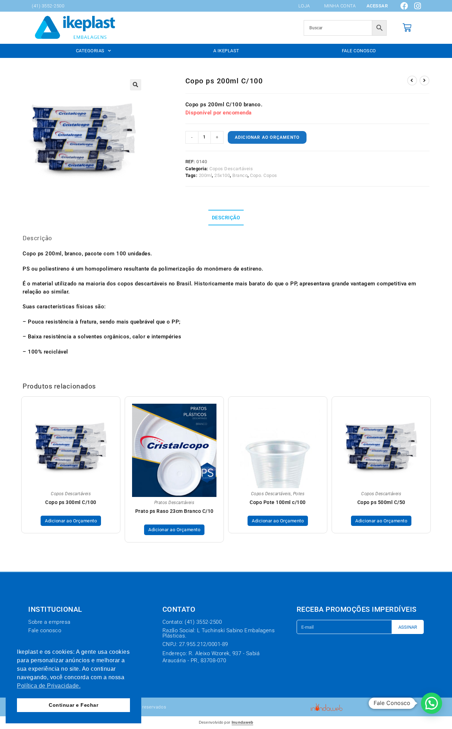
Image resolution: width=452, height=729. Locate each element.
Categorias (90, 50)
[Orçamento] (407, 28)
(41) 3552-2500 (48, 5)
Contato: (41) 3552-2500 (192, 622)
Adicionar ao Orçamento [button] (381, 520)
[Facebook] (405, 6)
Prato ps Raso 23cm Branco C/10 (174, 511)
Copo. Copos (263, 175)
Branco (240, 175)
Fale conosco (359, 50)
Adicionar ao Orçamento (267, 137)
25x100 (222, 175)
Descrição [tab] (226, 217)
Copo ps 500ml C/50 (381, 502)
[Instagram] (418, 6)
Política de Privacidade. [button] (49, 686)
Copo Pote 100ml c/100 (278, 502)
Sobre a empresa (49, 622)
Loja (304, 5)
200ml (205, 175)
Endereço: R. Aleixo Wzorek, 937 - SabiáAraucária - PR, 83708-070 (211, 657)
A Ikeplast (226, 50)
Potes (299, 493)
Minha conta (340, 5)
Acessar (377, 5)
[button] (135, 84)
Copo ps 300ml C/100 (70, 502)
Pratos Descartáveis (174, 502)
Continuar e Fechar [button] (73, 705)
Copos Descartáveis (231, 168)
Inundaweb (243, 722)
